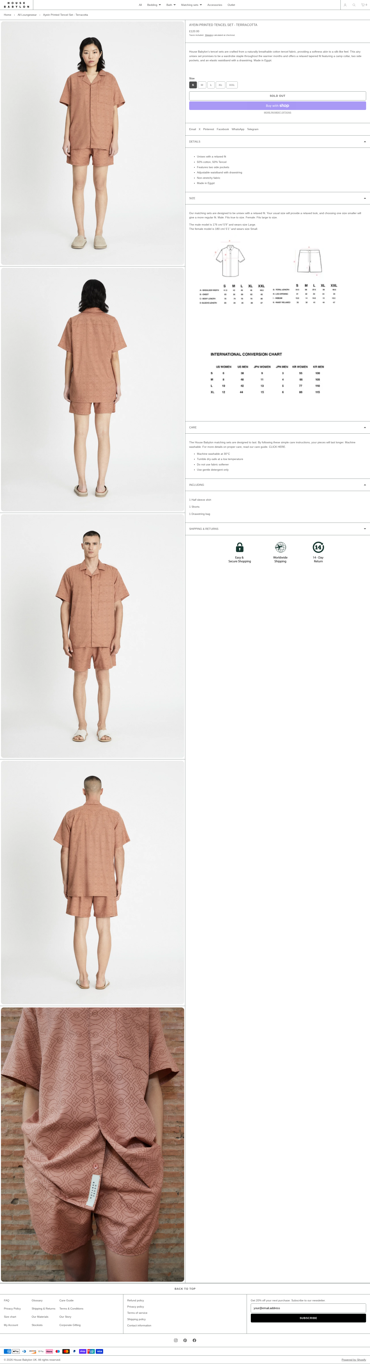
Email (192, 129)
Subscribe (308, 1318)
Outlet (231, 4)
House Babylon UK (25, 1359)
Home (7, 14)
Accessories (214, 4)
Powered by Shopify (354, 1359)
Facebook (223, 129)
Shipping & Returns (43, 1308)
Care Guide (66, 1300)
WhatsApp (238, 129)
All (140, 4)
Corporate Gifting (70, 1325)
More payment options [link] (277, 112)
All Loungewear (27, 14)
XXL (233, 85)
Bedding (152, 4)
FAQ (6, 1300)
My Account (11, 1325)
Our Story (65, 1316)
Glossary (37, 1300)
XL (222, 85)
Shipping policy (136, 1319)
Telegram (253, 129)
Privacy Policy (12, 1308)
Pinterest (208, 129)
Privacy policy (135, 1306)
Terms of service (137, 1312)
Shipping (209, 35)
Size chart (10, 1316)
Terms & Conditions (71, 1308)
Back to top (185, 1288)
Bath (169, 4)
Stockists (37, 1325)
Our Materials (40, 1316)
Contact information (139, 1325)
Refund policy (135, 1300)
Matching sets (189, 4)
